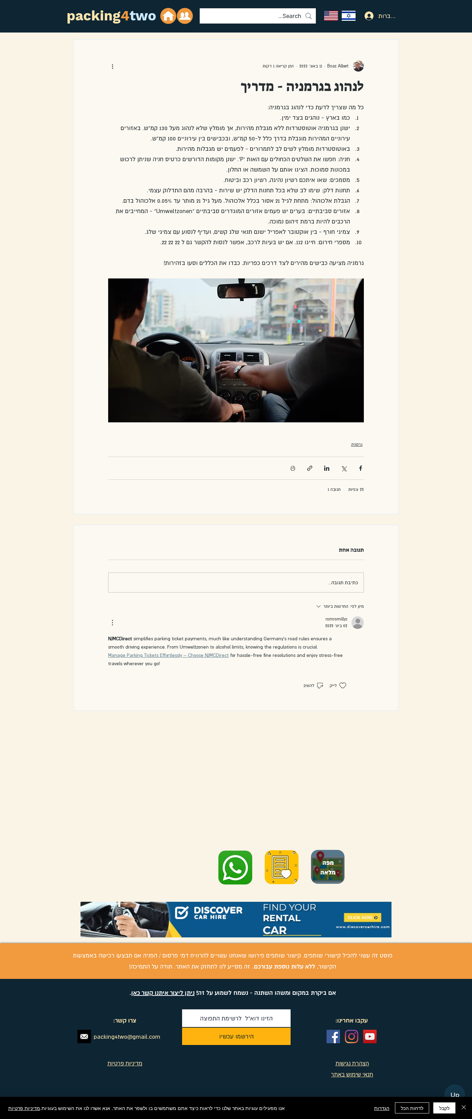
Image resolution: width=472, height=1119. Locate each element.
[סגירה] (464, 1107)
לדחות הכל (412, 1107)
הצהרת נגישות (352, 1063)
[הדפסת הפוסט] (293, 468)
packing (94, 16)
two (143, 16)
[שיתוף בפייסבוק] (360, 468)
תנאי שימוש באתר (352, 1074)
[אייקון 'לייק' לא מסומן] (342, 685)
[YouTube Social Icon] (370, 1036)
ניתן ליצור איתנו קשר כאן (163, 992)
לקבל (444, 1107)
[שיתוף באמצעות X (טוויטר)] (343, 468)
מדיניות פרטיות (24, 1107)
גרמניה (356, 444)
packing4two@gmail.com (127, 1036)
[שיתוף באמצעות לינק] (309, 468)
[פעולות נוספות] (112, 66)
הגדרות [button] (381, 1107)
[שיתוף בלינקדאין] (326, 468)
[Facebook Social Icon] (333, 1036)
